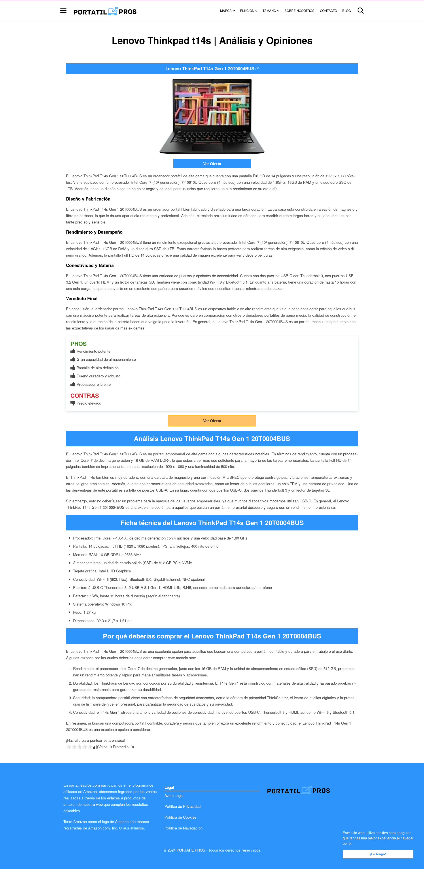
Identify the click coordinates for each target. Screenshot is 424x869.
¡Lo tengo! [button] (378, 854)
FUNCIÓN (247, 10)
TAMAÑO (269, 10)
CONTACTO (328, 10)
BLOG (346, 10)
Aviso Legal (174, 795)
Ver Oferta (212, 163)
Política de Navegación (184, 828)
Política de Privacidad (183, 806)
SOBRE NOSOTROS (299, 10)
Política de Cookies (181, 817)
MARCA (226, 10)
